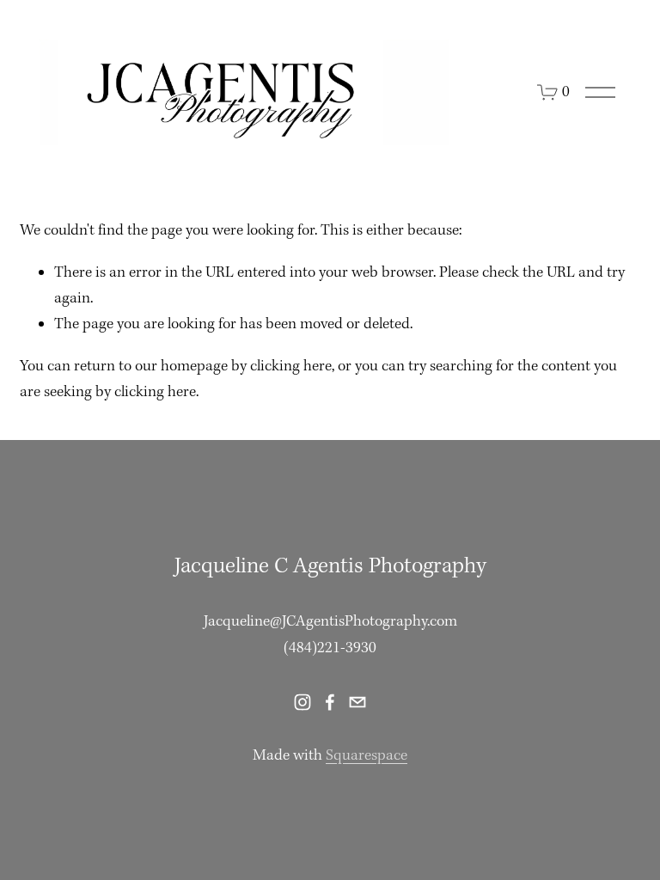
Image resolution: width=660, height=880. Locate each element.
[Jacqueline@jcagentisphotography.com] (357, 702)
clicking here (291, 366)
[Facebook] (330, 702)
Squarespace (366, 756)
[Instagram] (302, 702)
